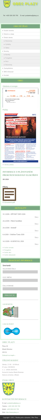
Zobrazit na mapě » (8, 355)
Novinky (6, 51)
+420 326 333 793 (12, 15)
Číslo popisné (8, 286)
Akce (6, 61)
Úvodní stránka (9, 30)
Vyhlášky (8, 44)
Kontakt (6, 75)
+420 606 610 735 (13, 409)
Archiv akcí (7, 252)
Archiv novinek (8, 247)
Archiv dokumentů (9, 255)
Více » (36, 217)
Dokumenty (8, 41)
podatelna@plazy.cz (32, 15)
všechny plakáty (9, 164)
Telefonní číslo (9, 269)
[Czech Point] (12, 336)
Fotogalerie (8, 58)
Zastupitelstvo (8, 68)
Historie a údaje (9, 34)
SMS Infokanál (8, 72)
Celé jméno (7, 277)
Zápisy (7, 48)
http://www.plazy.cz (12, 412)
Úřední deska (8, 37)
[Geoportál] (11, 318)
